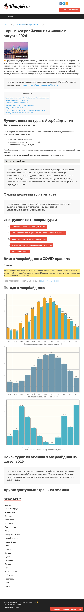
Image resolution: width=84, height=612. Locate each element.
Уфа (6, 568)
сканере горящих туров (49, 281)
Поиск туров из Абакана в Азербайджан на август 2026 (25, 110)
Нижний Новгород (12, 538)
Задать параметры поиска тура (66, 609)
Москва (8, 505)
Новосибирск (10, 542)
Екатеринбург (10, 527)
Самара (8, 553)
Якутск (7, 586)
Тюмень (8, 564)
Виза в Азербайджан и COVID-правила (19, 105)
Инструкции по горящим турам (16, 103)
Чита (7, 582)
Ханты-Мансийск (12, 571)
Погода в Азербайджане (14, 108)
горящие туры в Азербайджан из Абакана (39, 85)
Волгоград (9, 523)
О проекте (7, 604)
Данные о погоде (9, 607)
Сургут (7, 557)
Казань (7, 531)
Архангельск (10, 512)
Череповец (9, 579)
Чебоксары (9, 575)
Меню (10, 16)
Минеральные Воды (13, 534)
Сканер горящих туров (70, 10)
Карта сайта (16, 604)
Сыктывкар (9, 560)
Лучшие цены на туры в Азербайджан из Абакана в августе (27, 98)
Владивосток (10, 520)
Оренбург (9, 549)
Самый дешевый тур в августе (16, 100)
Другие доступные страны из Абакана (19, 113)
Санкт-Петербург (12, 509)
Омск (7, 546)
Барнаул (8, 516)
